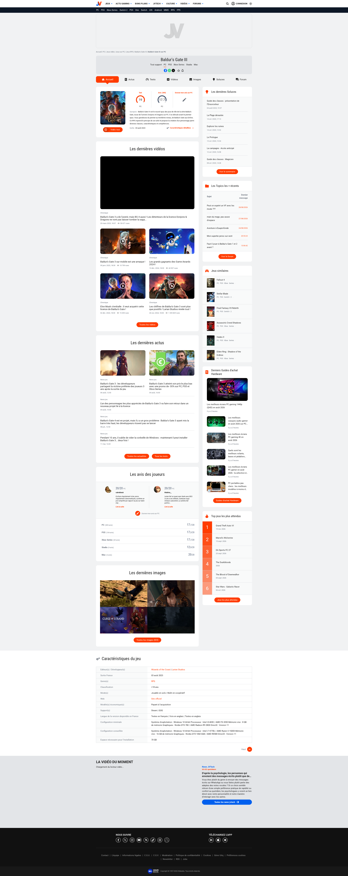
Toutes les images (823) (147, 640)
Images (197, 79)
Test (140, 93)
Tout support (156, 64)
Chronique (143, 216)
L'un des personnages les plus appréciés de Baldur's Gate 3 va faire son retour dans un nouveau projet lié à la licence (144, 405)
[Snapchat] (166, 839)
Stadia (189, 64)
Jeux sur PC (120, 52)
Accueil (99, 52)
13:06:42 (244, 246)
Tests (153, 79)
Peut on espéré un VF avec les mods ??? (220, 207)
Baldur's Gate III (141, 52)
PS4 (131, 10)
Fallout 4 (221, 280)
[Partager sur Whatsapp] (169, 70)
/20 (192, 525)
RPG (173, 10)
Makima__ (168, 492)
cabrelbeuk (120, 492)
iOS (150, 10)
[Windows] (225, 839)
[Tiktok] (152, 839)
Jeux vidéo (110, 52)
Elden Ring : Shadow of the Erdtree (229, 353)
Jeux (107, 3)
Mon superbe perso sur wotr (219, 236)
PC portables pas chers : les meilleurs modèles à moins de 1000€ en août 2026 (237, 486)
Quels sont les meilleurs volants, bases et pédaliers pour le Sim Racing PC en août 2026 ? (236, 453)
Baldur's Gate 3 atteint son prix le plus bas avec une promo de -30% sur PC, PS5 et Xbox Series (170, 386)
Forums (197, 3)
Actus (131, 79)
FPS (178, 10)
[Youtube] (139, 839)
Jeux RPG (129, 52)
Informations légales (131, 855)
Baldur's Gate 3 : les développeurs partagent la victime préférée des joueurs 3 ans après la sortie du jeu (122, 386)
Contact (104, 855)
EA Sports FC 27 (223, 550)
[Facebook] (118, 839)
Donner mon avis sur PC (183, 93)
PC (97, 10)
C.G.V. (156, 855)
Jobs (185, 859)
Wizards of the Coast (161, 669)
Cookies (207, 855)
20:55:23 (244, 236)
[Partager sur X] (173, 70)
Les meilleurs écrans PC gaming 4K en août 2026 (237, 437)
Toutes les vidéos (147, 324)
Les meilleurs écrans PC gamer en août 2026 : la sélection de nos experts (237, 470)
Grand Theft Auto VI (225, 525)
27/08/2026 (243, 219)
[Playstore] (211, 839)
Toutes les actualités (136, 456)
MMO (166, 10)
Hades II (220, 337)
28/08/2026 (243, 207)
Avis (159, 93)
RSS (178, 859)
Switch (144, 10)
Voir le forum (227, 256)
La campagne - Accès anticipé (220, 148)
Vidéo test (115, 129)
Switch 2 (123, 10)
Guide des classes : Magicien (220, 159)
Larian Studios (178, 669)
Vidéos (183, 3)
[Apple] (218, 839)
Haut (243, 749)
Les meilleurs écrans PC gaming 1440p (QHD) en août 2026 (224, 406)
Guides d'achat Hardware (227, 500)
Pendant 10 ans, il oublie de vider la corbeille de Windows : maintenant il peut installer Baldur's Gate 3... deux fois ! (143, 439)
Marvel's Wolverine (224, 538)
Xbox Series (112, 10)
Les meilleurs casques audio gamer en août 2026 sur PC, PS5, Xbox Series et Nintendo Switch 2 (238, 420)
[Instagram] (132, 839)
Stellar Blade (222, 293)
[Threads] (159, 839)
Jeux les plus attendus (227, 600)
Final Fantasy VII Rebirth (228, 308)
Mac (196, 64)
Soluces (220, 79)
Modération (167, 855)
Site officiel (156, 699)
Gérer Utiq (218, 855)
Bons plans (141, 3)
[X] (125, 839)
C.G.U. (147, 855)
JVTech (157, 3)
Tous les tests (161, 456)
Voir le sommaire (227, 171)
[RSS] (146, 839)
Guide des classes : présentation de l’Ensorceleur (223, 103)
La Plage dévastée (215, 115)
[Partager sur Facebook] (165, 70)
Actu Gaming (122, 3)
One (137, 10)
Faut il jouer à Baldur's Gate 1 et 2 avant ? (222, 246)
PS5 (103, 10)
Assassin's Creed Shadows (229, 323)
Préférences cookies (236, 855)
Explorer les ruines (215, 126)
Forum (243, 79)
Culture (170, 3)
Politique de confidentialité (188, 855)
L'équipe (115, 855)
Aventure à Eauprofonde (218, 228)
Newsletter (168, 859)
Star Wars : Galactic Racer (228, 587)
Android (158, 10)
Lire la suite (120, 507)
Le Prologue (212, 137)
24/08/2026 (243, 228)
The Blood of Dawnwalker (227, 574)
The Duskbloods (223, 562)
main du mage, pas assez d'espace (218, 218)
